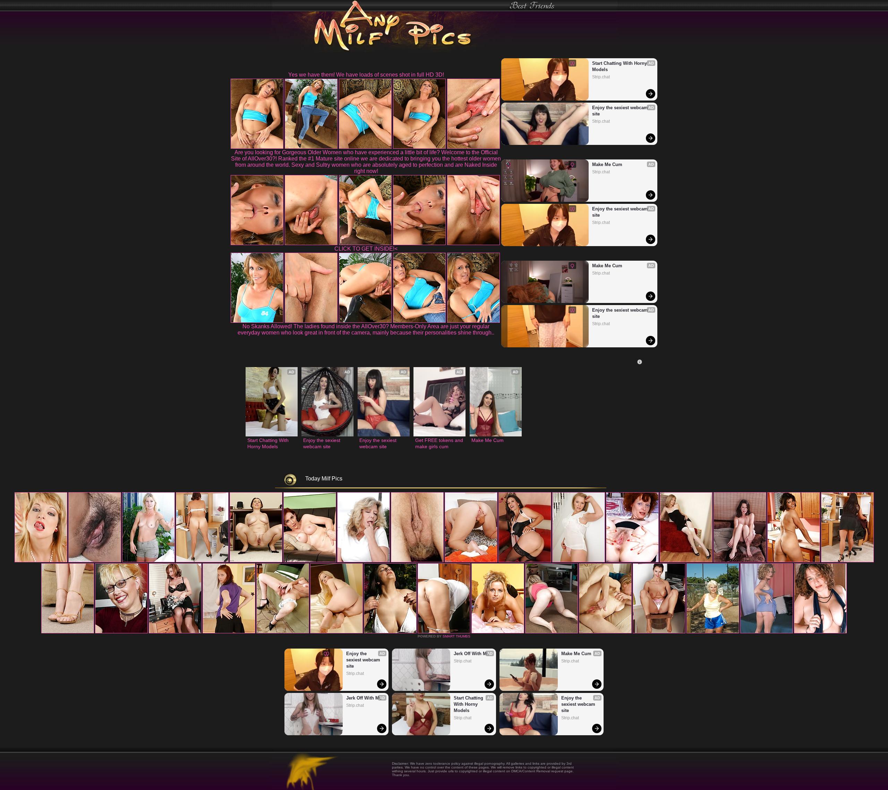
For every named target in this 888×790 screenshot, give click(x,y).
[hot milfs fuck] (766, 632)
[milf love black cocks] (390, 632)
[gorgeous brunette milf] (605, 632)
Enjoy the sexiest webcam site (620, 110)
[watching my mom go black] (202, 560)
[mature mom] (471, 560)
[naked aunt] (524, 560)
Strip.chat (601, 77)
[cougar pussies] (686, 560)
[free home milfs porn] (121, 632)
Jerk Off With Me (364, 698)
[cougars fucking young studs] (256, 560)
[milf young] (551, 632)
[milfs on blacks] (578, 560)
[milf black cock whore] (793, 560)
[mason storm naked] (363, 560)
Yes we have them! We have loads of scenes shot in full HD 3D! (366, 75)
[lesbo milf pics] (67, 632)
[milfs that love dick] (229, 632)
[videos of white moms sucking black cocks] (659, 632)
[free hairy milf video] (712, 632)
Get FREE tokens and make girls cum (439, 443)
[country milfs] (94, 560)
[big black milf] (417, 560)
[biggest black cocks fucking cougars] (740, 560)
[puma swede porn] (41, 560)
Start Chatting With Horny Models (620, 66)
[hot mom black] (820, 632)
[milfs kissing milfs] (632, 560)
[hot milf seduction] (148, 560)
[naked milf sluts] (175, 632)
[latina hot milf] (847, 560)
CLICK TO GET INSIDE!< (366, 249)
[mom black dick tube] (444, 632)
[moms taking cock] (309, 560)
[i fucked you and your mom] (336, 632)
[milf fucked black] (497, 632)
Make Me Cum (607, 164)
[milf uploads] (282, 632)
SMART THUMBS (456, 636)
